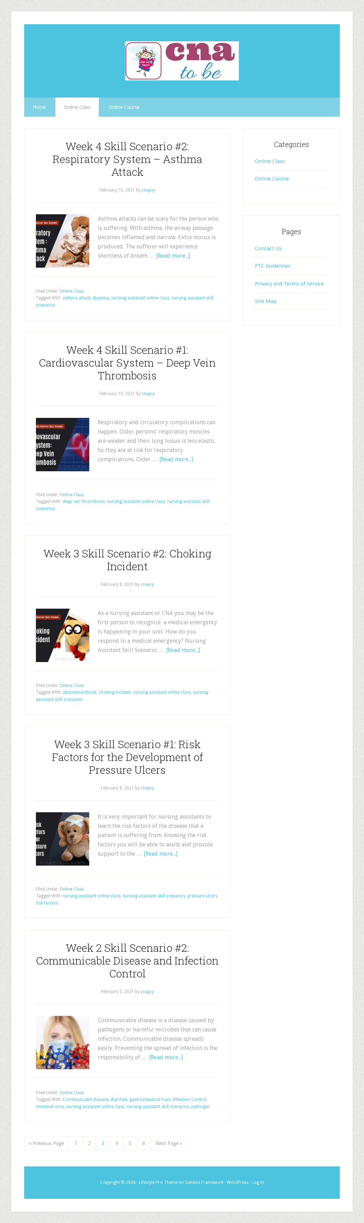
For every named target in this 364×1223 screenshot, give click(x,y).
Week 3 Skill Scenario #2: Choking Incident (127, 559)
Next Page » (169, 1143)
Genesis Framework (204, 1182)
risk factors (47, 903)
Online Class (72, 291)
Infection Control (190, 1099)
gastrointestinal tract (150, 1099)
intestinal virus (50, 1106)
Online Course (272, 178)
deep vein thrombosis (84, 501)
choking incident (115, 692)
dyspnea (101, 297)
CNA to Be (182, 60)
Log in (258, 1182)
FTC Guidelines (272, 266)
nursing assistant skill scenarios (154, 895)
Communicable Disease (85, 1099)
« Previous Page (46, 1143)
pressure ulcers (202, 895)
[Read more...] (173, 255)
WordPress (237, 1182)
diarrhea (119, 1099)
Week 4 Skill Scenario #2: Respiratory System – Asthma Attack (127, 159)
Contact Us (268, 248)
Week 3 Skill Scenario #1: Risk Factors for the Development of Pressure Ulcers (127, 757)
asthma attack (77, 297)
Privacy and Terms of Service (289, 283)
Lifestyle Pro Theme (158, 1182)
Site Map (266, 301)
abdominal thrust (80, 692)
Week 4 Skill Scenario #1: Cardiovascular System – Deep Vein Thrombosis (127, 362)
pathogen (200, 1106)
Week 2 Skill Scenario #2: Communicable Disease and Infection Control (127, 960)
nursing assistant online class (140, 297)
